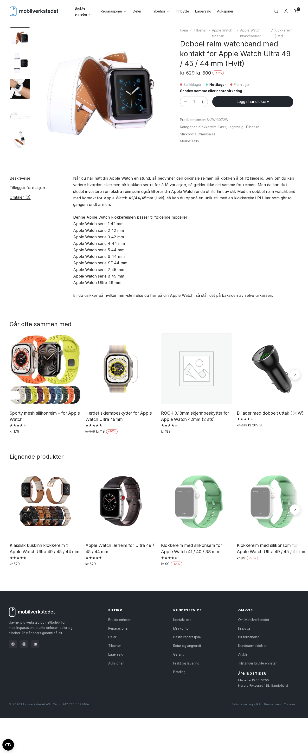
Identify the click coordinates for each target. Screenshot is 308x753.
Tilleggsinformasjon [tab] (27, 187)
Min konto (181, 628)
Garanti (178, 654)
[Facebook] (13, 644)
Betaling (179, 672)
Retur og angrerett (187, 646)
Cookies (290, 704)
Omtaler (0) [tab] (20, 197)
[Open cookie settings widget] (8, 744)
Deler (137, 11)
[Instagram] (24, 644)
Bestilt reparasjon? (187, 637)
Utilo (195, 141)
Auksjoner (225, 11)
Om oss (245, 610)
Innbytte (182, 11)
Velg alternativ (23, 441)
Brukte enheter (119, 620)
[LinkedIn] (35, 644)
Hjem (184, 30)
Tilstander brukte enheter (257, 663)
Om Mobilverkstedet (253, 620)
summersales (205, 134)
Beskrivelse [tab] (20, 178)
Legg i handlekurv (253, 101)
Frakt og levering (186, 663)
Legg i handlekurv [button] (102, 441)
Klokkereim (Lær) (212, 127)
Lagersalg (203, 11)
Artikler (243, 654)
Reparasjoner (111, 11)
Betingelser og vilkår (246, 704)
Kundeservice (187, 610)
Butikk (115, 610)
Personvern (272, 704)
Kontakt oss (182, 620)
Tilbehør (158, 11)
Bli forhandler (248, 637)
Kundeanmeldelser (252, 646)
